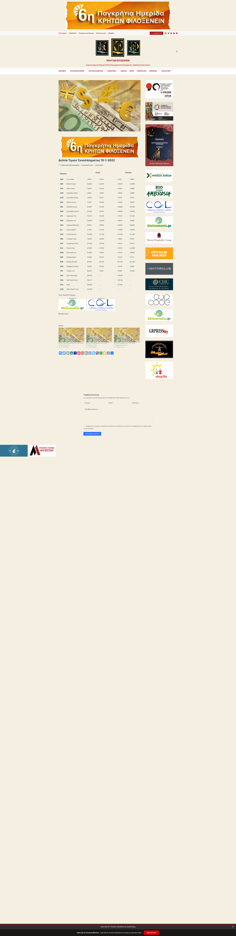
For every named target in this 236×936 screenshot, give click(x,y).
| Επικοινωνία (101, 33)
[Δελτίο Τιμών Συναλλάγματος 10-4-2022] (71, 335)
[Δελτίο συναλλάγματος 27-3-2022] (99, 335)
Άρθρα (131, 71)
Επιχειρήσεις (111, 71)
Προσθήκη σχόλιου (91, 409)
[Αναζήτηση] (176, 51)
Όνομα (87, 403)
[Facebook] (168, 33)
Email (111, 403)
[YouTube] (176, 33)
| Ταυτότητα (63, 33)
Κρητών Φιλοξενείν (77, 71)
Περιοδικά (62, 71)
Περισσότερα (165, 71)
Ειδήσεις (124, 71)
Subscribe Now (151, 932)
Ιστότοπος (135, 403)
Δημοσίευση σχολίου (92, 433)
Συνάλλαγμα (99, 165)
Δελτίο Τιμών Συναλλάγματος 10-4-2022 (71, 343)
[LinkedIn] (165, 33)
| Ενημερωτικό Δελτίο (86, 33)
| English (111, 33)
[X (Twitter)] (171, 33)
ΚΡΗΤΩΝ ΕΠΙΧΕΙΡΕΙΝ (118, 60)
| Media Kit (72, 33)
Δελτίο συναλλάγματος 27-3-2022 (96, 343)
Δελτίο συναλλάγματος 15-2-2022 (124, 343)
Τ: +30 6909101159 (156, 33)
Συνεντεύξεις (141, 71)
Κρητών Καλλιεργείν (96, 71)
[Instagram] (174, 33)
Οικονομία (153, 71)
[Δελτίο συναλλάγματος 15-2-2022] (127, 335)
